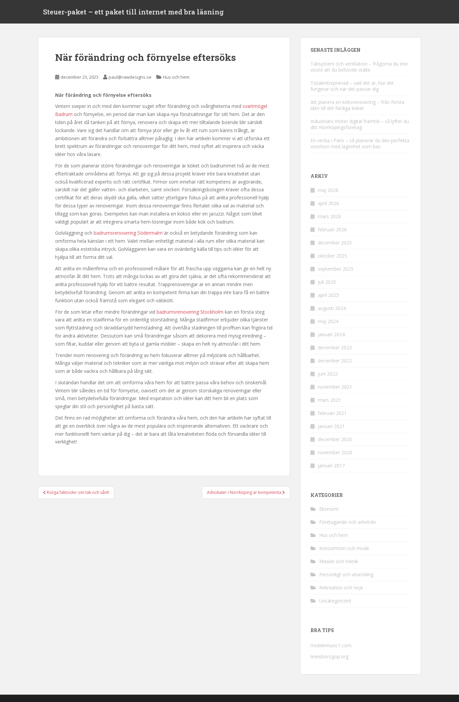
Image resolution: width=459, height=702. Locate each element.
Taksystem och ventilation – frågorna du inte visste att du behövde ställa (359, 67)
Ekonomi (328, 509)
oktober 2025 (332, 255)
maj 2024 (328, 321)
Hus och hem (176, 77)
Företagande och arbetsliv (347, 522)
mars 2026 (329, 216)
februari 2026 (332, 229)
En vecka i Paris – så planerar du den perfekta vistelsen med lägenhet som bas (359, 143)
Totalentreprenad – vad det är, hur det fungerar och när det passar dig (352, 86)
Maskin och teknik (338, 561)
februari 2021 (332, 413)
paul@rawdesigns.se (130, 77)
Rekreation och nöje (341, 587)
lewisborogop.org (329, 656)
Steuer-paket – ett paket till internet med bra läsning (133, 11)
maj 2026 (328, 190)
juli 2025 (327, 282)
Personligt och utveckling (346, 574)
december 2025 (335, 242)
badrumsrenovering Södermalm (128, 233)
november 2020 (335, 452)
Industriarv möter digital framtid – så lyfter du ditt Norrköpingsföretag (359, 124)
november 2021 (335, 387)
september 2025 (335, 269)
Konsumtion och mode (344, 548)
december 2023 (335, 347)
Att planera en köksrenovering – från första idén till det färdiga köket (357, 105)
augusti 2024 (332, 308)
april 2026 (328, 203)
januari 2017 (331, 465)
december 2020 (335, 439)
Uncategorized (335, 600)
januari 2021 (331, 426)
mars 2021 (329, 400)
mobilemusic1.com (330, 645)
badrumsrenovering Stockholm (190, 312)
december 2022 (335, 360)
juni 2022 (328, 373)
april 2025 (328, 295)
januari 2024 (331, 334)
